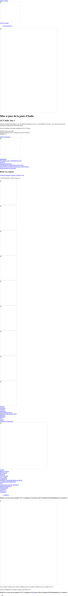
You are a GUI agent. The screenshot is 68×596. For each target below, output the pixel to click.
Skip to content (4, 0)
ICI (33, 498)
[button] (34, 595)
